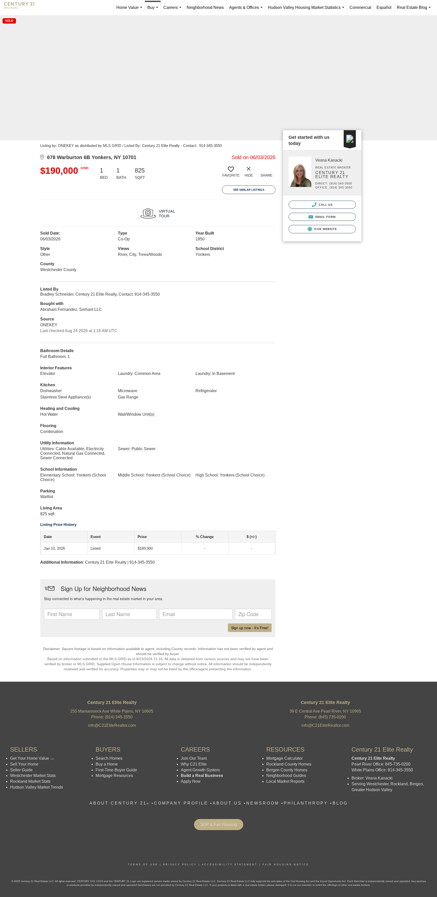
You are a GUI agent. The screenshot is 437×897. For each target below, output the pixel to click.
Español (384, 7)
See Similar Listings (248, 189)
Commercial (360, 7)
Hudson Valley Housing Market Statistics (307, 10)
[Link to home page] (22, 7)
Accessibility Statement (229, 864)
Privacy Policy (180, 864)
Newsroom (262, 803)
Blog (340, 803)
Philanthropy (306, 803)
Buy (153, 10)
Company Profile (181, 803)
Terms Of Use (143, 864)
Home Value (130, 10)
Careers (173, 10)
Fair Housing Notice (286, 864)
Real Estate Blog (415, 10)
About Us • (229, 803)
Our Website (325, 229)
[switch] (231, 173)
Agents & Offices (247, 10)
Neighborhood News (205, 7)
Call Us (325, 204)
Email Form (325, 216)
